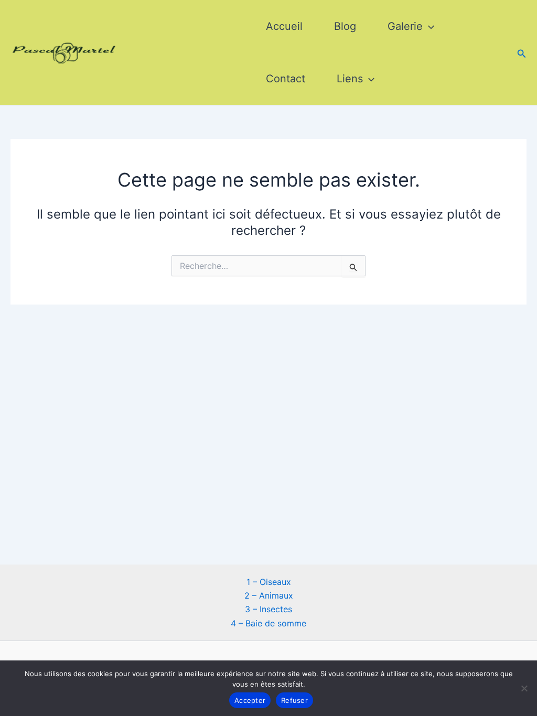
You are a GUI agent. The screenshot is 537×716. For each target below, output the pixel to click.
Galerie (405, 26)
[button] (428, 26)
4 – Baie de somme (268, 623)
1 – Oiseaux (268, 582)
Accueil (284, 26)
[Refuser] (524, 688)
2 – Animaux (268, 595)
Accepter (249, 700)
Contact (285, 78)
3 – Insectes (268, 609)
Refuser (294, 700)
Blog (345, 26)
